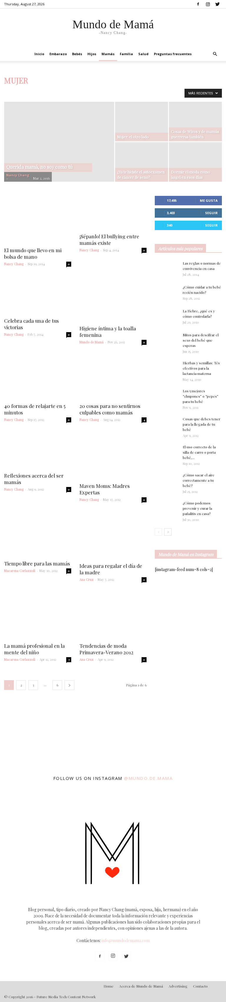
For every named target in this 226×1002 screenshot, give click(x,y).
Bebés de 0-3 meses (84, 92)
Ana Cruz (86, 579)
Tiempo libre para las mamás (37, 563)
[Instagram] (207, 4)
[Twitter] (217, 4)
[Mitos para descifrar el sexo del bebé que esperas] (166, 337)
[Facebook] (198, 4)
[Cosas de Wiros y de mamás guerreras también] (195, 121)
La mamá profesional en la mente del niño (34, 648)
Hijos (91, 54)
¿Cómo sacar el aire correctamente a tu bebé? (199, 480)
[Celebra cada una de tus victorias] (37, 295)
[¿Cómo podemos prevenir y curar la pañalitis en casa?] (166, 508)
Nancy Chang (17, 175)
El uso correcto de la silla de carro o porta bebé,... (199, 452)
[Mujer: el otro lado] (141, 121)
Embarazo (58, 54)
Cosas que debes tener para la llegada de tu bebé (201, 424)
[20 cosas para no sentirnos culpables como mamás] (113, 376)
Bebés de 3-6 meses (121, 92)
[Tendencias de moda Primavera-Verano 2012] (113, 615)
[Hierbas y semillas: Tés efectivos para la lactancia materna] (166, 368)
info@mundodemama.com (126, 940)
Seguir (211, 213)
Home (109, 986)
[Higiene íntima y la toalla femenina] (113, 298)
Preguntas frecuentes (173, 54)
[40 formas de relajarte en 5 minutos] (37, 376)
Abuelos (12, 92)
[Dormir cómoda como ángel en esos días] (195, 162)
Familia (126, 54)
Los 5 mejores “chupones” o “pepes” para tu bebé (200, 396)
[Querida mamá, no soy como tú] (59, 155)
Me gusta (209, 200)
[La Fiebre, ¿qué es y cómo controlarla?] (166, 316)
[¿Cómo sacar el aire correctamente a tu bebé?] (166, 479)
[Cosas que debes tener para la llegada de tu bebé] (166, 426)
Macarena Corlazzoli (19, 570)
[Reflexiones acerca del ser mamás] (37, 450)
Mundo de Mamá (91, 342)
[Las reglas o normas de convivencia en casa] (166, 268)
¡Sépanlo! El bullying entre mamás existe (109, 239)
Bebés (77, 54)
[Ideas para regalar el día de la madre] (113, 535)
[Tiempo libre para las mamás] (37, 533)
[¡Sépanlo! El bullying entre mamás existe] (113, 212)
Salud (143, 54)
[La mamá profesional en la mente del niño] (37, 615)
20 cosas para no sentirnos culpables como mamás (109, 409)
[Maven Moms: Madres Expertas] (113, 455)
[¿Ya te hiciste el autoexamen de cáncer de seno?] (141, 162)
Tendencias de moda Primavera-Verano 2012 (106, 648)
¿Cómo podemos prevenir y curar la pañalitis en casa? (197, 508)
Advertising (178, 986)
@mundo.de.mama (148, 778)
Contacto (200, 986)
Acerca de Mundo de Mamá (141, 986)
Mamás (108, 54)
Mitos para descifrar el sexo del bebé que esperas (201, 340)
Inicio (39, 54)
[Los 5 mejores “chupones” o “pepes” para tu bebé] (166, 398)
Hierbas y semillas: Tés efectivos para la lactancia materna (201, 368)
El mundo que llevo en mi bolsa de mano (33, 253)
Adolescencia (35, 92)
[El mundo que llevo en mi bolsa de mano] (37, 219)
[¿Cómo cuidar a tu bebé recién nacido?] (166, 292)
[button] (215, 54)
